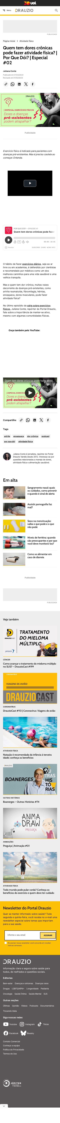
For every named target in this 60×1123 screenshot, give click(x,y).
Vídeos (24, 1006)
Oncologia (7, 994)
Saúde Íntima (21, 994)
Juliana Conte (9, 71)
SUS (45, 994)
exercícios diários (31, 264)
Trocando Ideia (10, 1011)
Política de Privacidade (13, 1049)
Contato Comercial (11, 1041)
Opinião (15, 1006)
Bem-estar (8, 983)
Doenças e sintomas (24, 983)
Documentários (47, 1006)
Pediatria (45, 988)
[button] (6, 84)
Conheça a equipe (11, 1045)
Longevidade (33, 988)
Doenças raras (41, 983)
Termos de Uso (10, 1053)
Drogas (6, 988)
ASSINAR (48, 935)
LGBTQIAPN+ (18, 988)
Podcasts (34, 1006)
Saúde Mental (35, 994)
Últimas (6, 1006)
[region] (24, 356)
